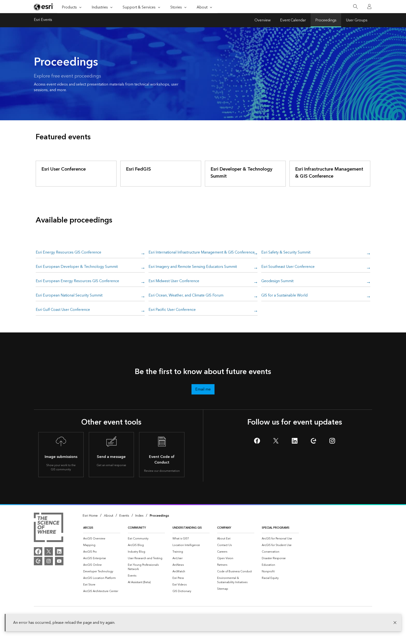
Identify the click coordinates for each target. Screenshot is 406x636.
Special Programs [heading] (275, 527)
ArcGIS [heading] (88, 527)
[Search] (355, 6)
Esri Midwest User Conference (173, 281)
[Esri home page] (44, 7)
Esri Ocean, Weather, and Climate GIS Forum (185, 296)
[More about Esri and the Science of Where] (48, 528)
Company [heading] (224, 527)
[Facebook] (38, 551)
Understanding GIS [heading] (187, 527)
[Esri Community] (38, 561)
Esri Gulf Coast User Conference (63, 310)
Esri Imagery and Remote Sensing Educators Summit (192, 267)
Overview (262, 20)
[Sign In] (369, 6)
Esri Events (43, 20)
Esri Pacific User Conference (172, 310)
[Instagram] (48, 561)
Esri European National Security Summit (69, 296)
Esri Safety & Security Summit (285, 253)
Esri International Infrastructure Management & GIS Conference (201, 253)
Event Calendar (293, 20)
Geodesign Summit (277, 281)
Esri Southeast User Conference (288, 267)
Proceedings (325, 20)
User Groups (356, 20)
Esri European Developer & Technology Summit (77, 267)
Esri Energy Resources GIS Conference (68, 253)
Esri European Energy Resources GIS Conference (77, 281)
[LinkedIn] (59, 551)
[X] (48, 551)
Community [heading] (137, 527)
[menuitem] (101, 538)
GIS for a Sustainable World (284, 296)
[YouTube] (59, 561)
